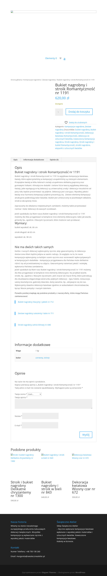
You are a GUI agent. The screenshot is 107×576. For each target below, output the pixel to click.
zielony (46, 357)
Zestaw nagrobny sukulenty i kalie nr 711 (36, 313)
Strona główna (16, 80)
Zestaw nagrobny (49, 80)
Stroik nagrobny (71, 142)
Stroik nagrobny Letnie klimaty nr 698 (34, 325)
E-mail (18, 425)
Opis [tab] (15, 159)
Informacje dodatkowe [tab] (33, 159)
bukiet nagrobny (82, 129)
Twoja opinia (21, 397)
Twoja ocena (21, 394)
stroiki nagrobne (83, 145)
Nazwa (18, 416)
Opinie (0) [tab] (54, 159)
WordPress (80, 572)
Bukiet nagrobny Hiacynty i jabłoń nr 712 (36, 302)
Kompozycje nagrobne (32, 80)
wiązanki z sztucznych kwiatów (68, 148)
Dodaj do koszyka (79, 111)
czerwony (39, 357)
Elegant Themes (49, 572)
